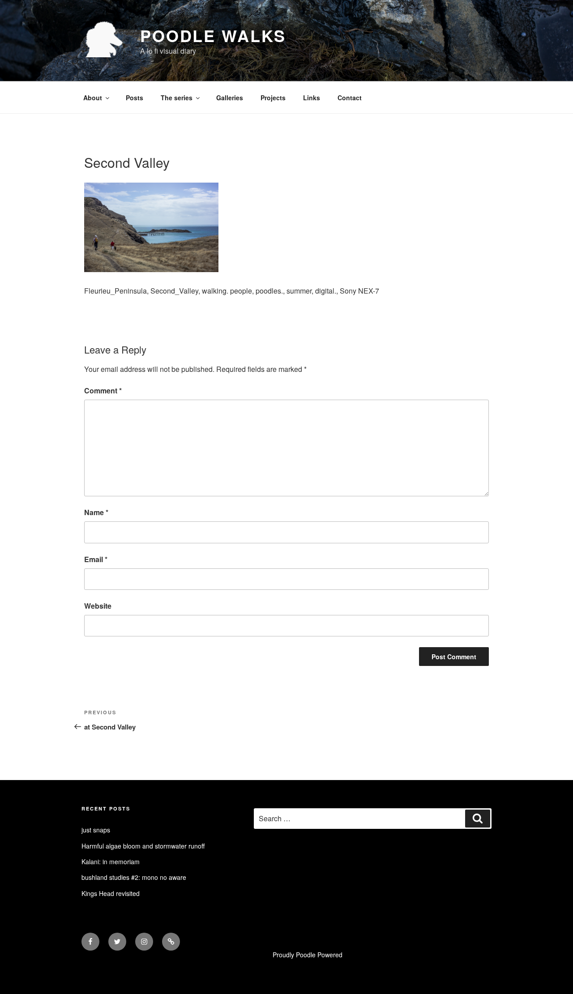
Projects (273, 97)
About (92, 97)
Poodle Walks (213, 35)
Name (96, 512)
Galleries (229, 97)
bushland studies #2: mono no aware (133, 877)
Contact (350, 97)
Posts (134, 97)
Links (311, 97)
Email (95, 559)
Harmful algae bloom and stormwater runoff (143, 845)
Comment (103, 390)
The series (176, 97)
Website (97, 606)
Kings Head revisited (110, 893)
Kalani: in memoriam (110, 861)
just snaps (95, 829)
